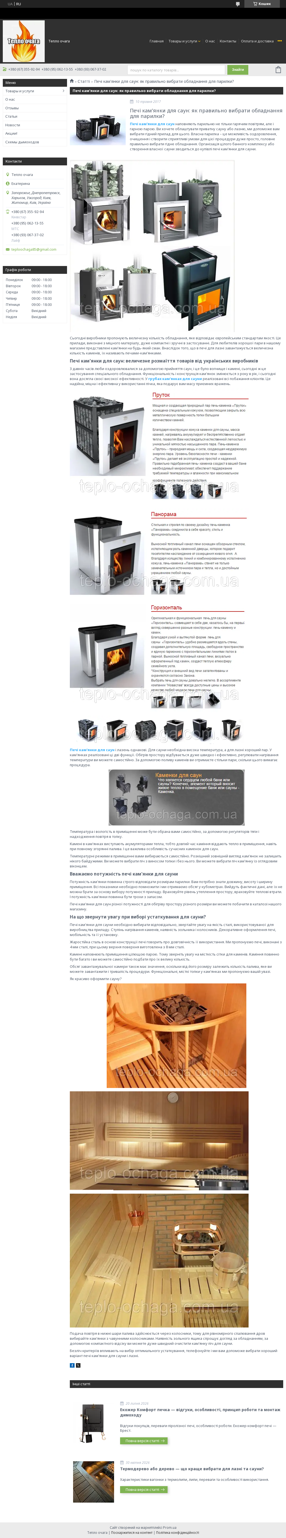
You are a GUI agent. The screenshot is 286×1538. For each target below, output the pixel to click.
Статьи (11, 116)
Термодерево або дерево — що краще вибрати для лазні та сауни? (192, 1468)
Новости (12, 124)
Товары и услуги (182, 40)
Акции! (11, 133)
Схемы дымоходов (22, 141)
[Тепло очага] (24, 40)
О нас (210, 40)
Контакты (228, 40)
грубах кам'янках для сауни (175, 378)
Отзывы (12, 107)
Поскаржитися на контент (131, 1532)
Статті (84, 81)
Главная (157, 40)
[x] (78, 1366)
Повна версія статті (142, 1440)
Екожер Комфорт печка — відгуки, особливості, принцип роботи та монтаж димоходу (200, 1412)
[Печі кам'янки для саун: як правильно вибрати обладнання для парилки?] (98, 128)
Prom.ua (170, 1527)
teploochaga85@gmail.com (33, 249)
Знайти (238, 70)
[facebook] (72, 1366)
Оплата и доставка (257, 40)
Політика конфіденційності (177, 1532)
